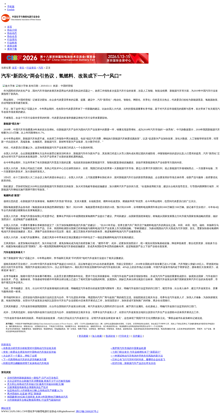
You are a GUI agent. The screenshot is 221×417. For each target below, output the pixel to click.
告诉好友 (110, 336)
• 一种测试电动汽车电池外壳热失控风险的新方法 (137, 355)
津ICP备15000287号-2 (87, 411)
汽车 (40, 67)
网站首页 (6, 408)
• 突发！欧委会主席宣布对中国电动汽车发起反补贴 (29, 352)
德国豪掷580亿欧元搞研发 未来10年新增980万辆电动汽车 (37, 396)
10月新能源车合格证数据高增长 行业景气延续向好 (34, 400)
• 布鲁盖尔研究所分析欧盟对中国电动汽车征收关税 (29, 348)
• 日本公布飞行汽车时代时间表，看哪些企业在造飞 (138, 359)
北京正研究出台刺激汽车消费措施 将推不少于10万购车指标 (38, 381)
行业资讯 (31, 67)
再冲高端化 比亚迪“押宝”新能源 (24, 393)
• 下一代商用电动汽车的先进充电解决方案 (24, 359)
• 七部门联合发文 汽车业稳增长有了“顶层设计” (136, 352)
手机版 (10, 6)
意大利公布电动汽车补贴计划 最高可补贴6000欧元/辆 (35, 384)
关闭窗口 (137, 336)
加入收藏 (97, 336)
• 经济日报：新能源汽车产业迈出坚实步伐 (133, 363)
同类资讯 (6, 344)
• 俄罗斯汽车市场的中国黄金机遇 (128, 348)
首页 (14, 67)
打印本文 (124, 336)
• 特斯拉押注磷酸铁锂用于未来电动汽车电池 (25, 363)
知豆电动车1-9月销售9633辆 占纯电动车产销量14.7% (35, 390)
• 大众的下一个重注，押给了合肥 (19, 355)
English (10, 9)
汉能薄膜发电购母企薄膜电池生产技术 (27, 387)
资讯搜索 (83, 336)
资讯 (21, 67)
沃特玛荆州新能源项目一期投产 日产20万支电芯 (32, 378)
